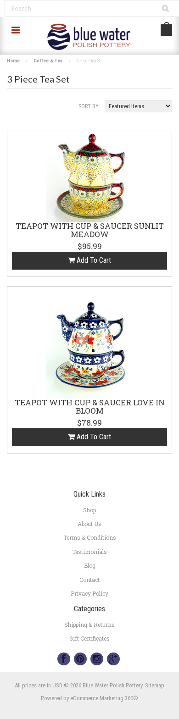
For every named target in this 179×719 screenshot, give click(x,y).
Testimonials (89, 551)
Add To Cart (93, 260)
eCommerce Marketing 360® (104, 698)
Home (13, 61)
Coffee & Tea (48, 61)
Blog (89, 565)
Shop (89, 510)
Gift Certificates (89, 638)
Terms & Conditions (89, 537)
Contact (89, 579)
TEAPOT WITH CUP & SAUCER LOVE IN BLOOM (90, 407)
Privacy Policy (89, 593)
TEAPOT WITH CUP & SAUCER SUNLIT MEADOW (90, 230)
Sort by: (89, 106)
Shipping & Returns (89, 624)
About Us (89, 523)
